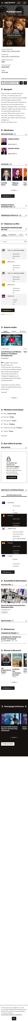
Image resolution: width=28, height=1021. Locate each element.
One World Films (15, 56)
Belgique (10, 515)
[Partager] (21, 83)
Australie (11, 502)
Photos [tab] (14, 331)
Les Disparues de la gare (6, 670)
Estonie (10, 556)
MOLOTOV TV (11, 262)
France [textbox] (5, 241)
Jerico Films (5, 56)
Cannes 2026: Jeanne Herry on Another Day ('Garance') (9, 729)
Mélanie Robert (15, 184)
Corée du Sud (12, 528)
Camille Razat (4, 184)
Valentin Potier (15, 51)
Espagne (10, 543)
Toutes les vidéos (7, 744)
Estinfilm (15, 559)
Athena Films (16, 519)
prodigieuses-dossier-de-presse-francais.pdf (11, 638)
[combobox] (14, 241)
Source (3, 314)
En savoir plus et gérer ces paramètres (11, 1014)
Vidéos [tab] (5, 331)
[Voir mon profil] (24, 3)
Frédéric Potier (5, 51)
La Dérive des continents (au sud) (16, 672)
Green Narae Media (18, 532)
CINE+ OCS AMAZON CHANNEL (15, 250)
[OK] (14, 1018)
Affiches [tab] (22, 331)
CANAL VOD (10, 296)
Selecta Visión (16, 546)
